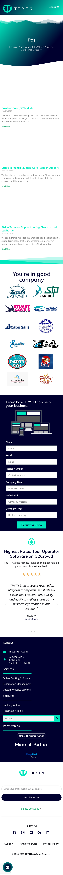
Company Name (15, 482)
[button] (5, 604)
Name (9, 442)
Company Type (14, 509)
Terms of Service (28, 843)
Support (8, 843)
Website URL (13, 495)
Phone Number (14, 469)
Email (9, 455)
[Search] (57, 718)
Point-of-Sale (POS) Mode (17, 108)
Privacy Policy (51, 843)
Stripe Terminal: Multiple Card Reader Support (30, 167)
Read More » (6, 126)
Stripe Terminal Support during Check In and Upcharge (29, 229)
